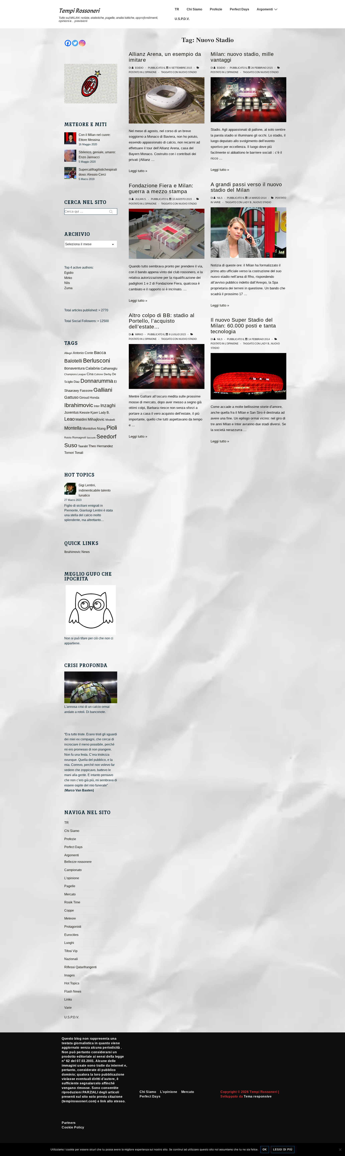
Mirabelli (110, 419)
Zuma (68, 288)
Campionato (73, 870)
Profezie (216, 9)
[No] (340, 1150)
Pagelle (69, 886)
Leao (69, 419)
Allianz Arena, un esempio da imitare (165, 57)
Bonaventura (74, 368)
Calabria (92, 368)
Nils (67, 283)
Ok (265, 1149)
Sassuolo (91, 437)
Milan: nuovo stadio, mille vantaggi (242, 57)
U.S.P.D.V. (182, 19)
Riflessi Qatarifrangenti (80, 967)
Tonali (79, 453)
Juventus (71, 412)
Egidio (68, 272)
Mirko (68, 278)
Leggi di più (282, 1149)
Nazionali (71, 959)
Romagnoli (79, 437)
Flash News (72, 991)
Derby (107, 374)
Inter (97, 406)
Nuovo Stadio (188, 72)
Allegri (68, 353)
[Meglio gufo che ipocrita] (90, 610)
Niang (101, 428)
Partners (69, 1122)
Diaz (77, 381)
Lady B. (247, 202)
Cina (90, 374)
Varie (217, 202)
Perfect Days (239, 9)
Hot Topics (71, 983)
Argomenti (265, 9)
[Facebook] (68, 43)
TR (177, 9)
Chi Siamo (194, 9)
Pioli (111, 427)
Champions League (75, 374)
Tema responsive (258, 1096)
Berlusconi (96, 360)
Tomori (69, 452)
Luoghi (69, 942)
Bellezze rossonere (78, 861)
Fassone (86, 391)
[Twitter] (75, 43)
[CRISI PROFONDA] (90, 687)
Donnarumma (96, 381)
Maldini (81, 419)
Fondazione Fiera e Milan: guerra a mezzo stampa (161, 188)
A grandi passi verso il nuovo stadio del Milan (246, 187)
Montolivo (89, 428)
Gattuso (71, 397)
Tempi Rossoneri (79, 11)
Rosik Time (72, 902)
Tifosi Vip (70, 951)
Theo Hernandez (100, 446)
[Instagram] (82, 43)
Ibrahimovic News (77, 552)
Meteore (70, 918)
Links (68, 999)
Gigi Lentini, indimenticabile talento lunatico (95, 490)
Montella (73, 428)
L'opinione (150, 72)
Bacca (100, 352)
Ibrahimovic (78, 405)
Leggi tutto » (138, 171)
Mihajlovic (96, 419)
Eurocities (71, 934)
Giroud (84, 397)
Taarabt (83, 446)
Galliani (102, 390)
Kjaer (94, 412)
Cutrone (98, 374)
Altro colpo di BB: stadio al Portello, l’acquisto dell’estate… (161, 321)
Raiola (67, 437)
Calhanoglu (109, 368)
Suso (70, 445)
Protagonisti (72, 926)
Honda (94, 397)
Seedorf (106, 436)
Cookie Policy (73, 1127)
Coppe (69, 910)
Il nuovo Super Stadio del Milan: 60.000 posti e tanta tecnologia (243, 325)
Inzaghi (107, 405)
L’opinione (71, 878)
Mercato (70, 894)
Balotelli (73, 361)
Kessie (84, 412)
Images (69, 975)
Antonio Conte (83, 353)
